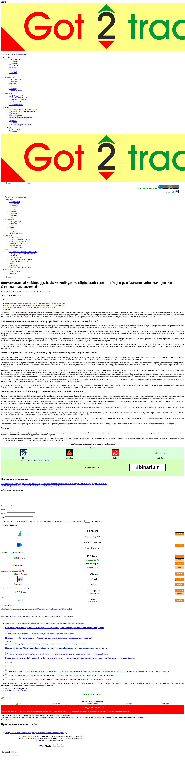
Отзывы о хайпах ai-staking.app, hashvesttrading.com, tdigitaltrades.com (30, 307)
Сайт (2, 517)
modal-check (5, 719)
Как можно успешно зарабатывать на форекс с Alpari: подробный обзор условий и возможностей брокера (54, 627)
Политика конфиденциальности (17, 690)
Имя (3, 509)
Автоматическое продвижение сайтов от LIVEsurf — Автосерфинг (41, 675)
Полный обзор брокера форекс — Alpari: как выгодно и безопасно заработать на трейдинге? (48, 638)
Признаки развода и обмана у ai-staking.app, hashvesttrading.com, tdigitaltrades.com (34, 305)
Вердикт (8, 309)
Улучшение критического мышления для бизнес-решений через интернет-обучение (31, 486)
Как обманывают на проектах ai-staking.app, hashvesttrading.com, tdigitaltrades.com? (35, 303)
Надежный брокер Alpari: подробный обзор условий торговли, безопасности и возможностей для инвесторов (56, 648)
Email (3, 513)
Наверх (3, 2)
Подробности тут (42, 740)
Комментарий (6, 506)
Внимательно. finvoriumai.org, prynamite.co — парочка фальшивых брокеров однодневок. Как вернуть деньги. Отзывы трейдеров (74, 671)
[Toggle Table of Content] (2, 300)
